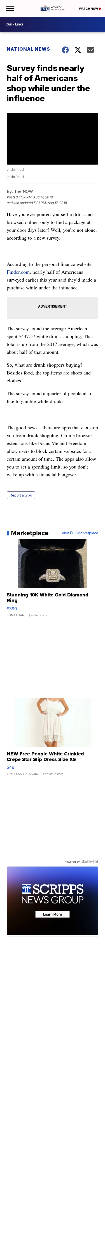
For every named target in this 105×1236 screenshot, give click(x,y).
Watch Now (89, 8)
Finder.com (18, 271)
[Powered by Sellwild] (90, 861)
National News (28, 49)
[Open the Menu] (9, 8)
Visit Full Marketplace (80, 533)
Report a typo (21, 495)
